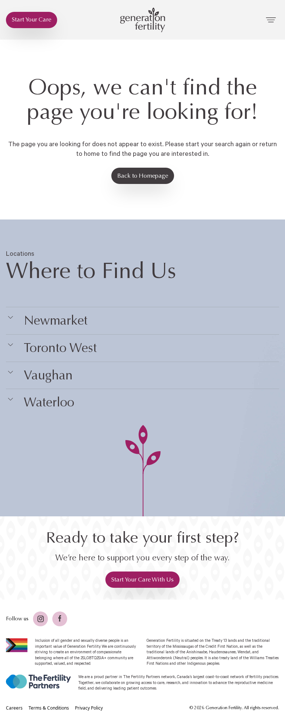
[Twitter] (40, 618)
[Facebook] (59, 618)
